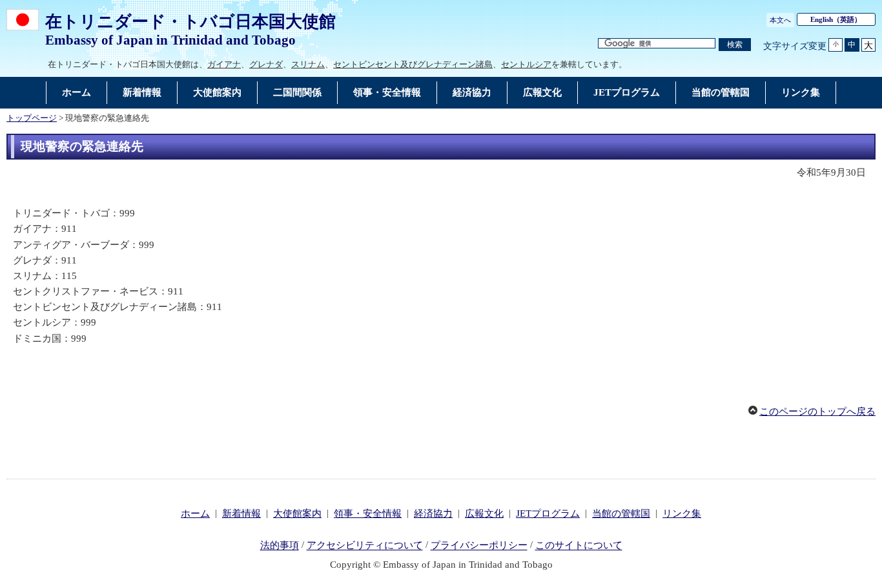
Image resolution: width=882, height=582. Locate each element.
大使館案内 (297, 513)
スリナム (308, 64)
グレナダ (266, 64)
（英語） (835, 19)
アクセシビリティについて (365, 546)
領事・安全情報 (368, 513)
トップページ (31, 118)
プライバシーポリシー (479, 546)
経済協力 (433, 513)
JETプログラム (548, 513)
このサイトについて (578, 546)
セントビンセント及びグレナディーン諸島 (413, 64)
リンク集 (681, 513)
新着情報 (241, 513)
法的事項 (279, 546)
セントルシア (526, 64)
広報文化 (484, 513)
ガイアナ (224, 64)
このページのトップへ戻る (817, 411)
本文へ (780, 20)
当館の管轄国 (621, 513)
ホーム (195, 513)
